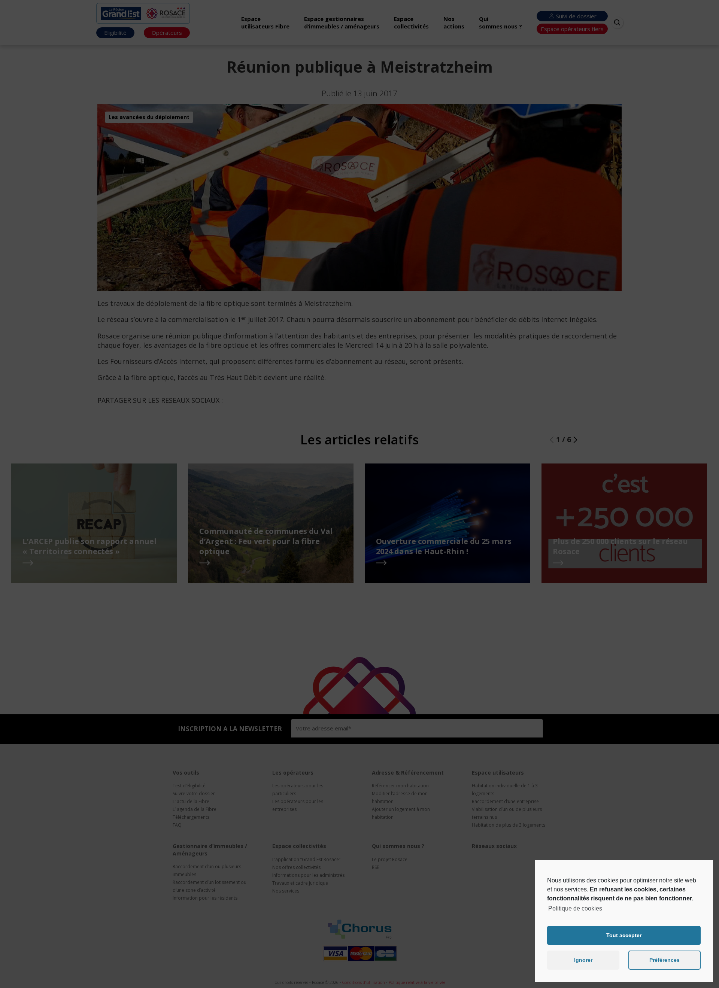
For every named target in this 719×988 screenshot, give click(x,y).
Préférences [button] (664, 960)
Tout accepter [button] (623, 935)
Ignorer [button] (583, 960)
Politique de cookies (575, 908)
